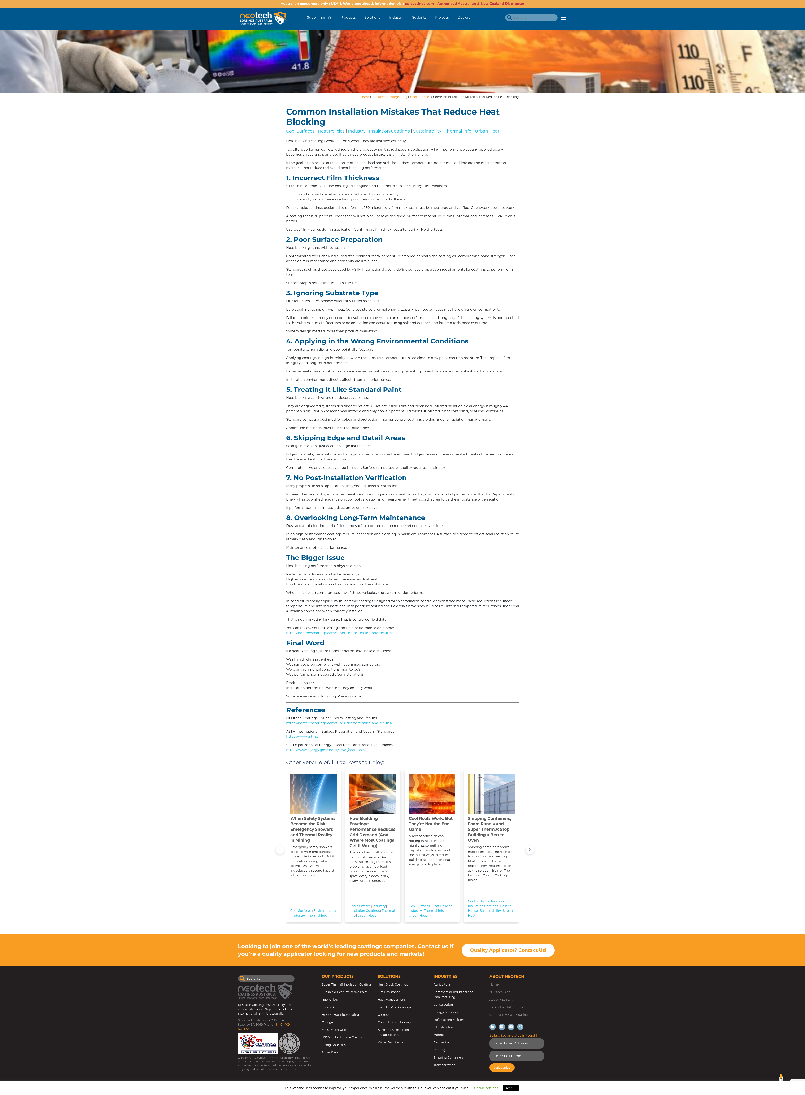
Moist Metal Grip (334, 1030)
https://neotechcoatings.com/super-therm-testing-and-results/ (339, 633)
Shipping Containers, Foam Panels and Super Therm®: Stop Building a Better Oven (489, 829)
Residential (442, 1042)
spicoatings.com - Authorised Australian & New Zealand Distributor (464, 4)
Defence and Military (449, 1020)
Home (365, 97)
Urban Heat (487, 131)
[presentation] (280, 850)
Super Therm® (319, 18)
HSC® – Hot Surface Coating (343, 1037)
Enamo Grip (330, 1007)
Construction (443, 1005)
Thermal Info (458, 131)
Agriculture (442, 984)
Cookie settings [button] (486, 1088)
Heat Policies (331, 131)
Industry (396, 18)
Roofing (439, 1050)
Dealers (464, 18)
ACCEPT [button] (511, 1088)
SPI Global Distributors (506, 1007)
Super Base (330, 1052)
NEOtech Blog (500, 992)
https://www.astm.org (304, 737)
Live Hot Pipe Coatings (394, 1007)
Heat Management (391, 999)
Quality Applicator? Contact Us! (508, 950)
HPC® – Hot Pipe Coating (340, 1015)
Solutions (372, 18)
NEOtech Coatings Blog (390, 97)
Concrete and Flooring (394, 1022)
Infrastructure (444, 1027)
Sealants (419, 18)
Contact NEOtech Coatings (509, 1015)
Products (348, 18)
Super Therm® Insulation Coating (346, 984)
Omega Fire (330, 1022)
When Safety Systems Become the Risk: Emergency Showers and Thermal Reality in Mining (312, 829)
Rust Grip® (330, 999)
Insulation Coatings (389, 131)
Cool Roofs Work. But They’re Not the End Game (431, 824)
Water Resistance (390, 1042)
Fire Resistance (389, 992)
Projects (442, 18)
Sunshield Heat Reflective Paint (345, 992)
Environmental (325, 911)
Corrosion (385, 1015)
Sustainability (427, 131)
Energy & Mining (446, 1012)
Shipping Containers (449, 1057)
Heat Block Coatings (393, 984)
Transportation (444, 1065)
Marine (439, 1035)
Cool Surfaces (420, 97)
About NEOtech (501, 999)
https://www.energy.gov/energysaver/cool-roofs (325, 750)
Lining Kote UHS (334, 1045)
